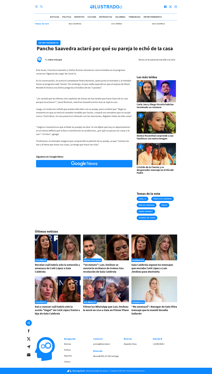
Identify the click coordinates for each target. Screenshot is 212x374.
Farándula (138, 260)
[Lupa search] (41, 6)
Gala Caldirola (67, 24)
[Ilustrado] (106, 7)
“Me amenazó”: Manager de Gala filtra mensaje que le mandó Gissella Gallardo (154, 310)
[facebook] (165, 6)
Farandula (138, 302)
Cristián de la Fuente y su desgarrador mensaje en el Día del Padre (155, 170)
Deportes (79, 17)
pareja (164, 205)
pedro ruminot (146, 211)
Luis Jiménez (109, 24)
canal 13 (142, 199)
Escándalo (90, 302)
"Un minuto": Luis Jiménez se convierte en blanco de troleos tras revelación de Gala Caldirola (103, 268)
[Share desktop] (29, 323)
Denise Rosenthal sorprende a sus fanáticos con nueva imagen (155, 137)
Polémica (41, 260)
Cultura (91, 17)
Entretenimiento (153, 17)
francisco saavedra (162, 199)
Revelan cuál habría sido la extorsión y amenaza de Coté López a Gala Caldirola (57, 268)
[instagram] (175, 6)
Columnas (120, 17)
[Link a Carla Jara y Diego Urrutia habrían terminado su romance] (156, 91)
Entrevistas (105, 17)
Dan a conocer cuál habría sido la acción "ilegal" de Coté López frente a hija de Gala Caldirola (57, 310)
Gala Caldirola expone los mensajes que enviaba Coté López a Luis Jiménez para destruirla (152, 268)
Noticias (54, 17)
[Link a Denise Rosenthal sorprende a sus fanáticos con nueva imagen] (156, 123)
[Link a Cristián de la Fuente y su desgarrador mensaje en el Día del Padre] (156, 154)
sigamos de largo (147, 218)
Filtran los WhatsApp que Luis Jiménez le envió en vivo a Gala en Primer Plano (106, 308)
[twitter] (170, 6)
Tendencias (135, 17)
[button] (29, 331)
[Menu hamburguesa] (36, 6)
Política (66, 17)
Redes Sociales (92, 260)
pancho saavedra (146, 205)
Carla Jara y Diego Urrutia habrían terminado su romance (155, 106)
